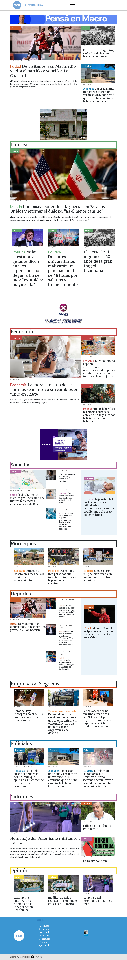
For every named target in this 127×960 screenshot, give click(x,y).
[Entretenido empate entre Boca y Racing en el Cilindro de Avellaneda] (51, 656)
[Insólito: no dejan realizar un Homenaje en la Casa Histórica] (63, 883)
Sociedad (15, 471)
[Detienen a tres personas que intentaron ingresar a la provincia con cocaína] (63, 556)
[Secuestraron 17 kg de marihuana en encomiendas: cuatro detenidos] (98, 556)
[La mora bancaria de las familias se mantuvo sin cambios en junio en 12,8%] (45, 357)
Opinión (18, 877)
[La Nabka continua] (98, 846)
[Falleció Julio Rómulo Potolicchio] (98, 811)
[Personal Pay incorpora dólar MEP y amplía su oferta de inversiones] (29, 697)
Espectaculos (17, 803)
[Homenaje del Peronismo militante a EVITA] (45, 817)
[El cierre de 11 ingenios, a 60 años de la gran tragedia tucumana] (98, 35)
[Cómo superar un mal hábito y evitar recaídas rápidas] (51, 475)
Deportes (15, 28)
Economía (16, 338)
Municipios (19, 550)
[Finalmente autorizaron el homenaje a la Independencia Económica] (29, 883)
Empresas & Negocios (24, 690)
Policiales (87, 66)
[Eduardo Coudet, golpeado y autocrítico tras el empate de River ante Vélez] (99, 614)
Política (86, 28)
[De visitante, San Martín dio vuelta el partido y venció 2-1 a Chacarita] (45, 43)
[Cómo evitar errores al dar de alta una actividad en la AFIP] (51, 494)
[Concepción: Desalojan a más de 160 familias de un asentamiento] (29, 556)
